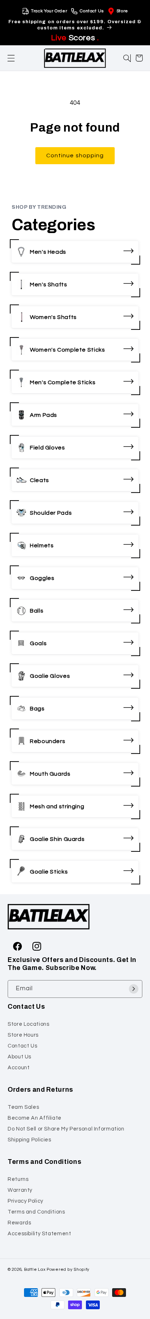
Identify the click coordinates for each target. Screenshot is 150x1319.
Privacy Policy (25, 1201)
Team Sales (23, 1107)
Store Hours (23, 1035)
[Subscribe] (133, 989)
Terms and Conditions (36, 1212)
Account (18, 1067)
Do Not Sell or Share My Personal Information (66, 1129)
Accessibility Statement (39, 1233)
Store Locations (28, 1024)
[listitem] (75, 252)
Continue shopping (75, 155)
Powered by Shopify (68, 1270)
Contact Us (91, 11)
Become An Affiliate (35, 1118)
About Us (19, 1056)
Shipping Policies (29, 1139)
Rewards (19, 1222)
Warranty (20, 1190)
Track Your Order (49, 11)
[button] (11, 58)
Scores (75, 38)
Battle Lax (35, 1270)
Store (122, 11)
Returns (18, 1179)
